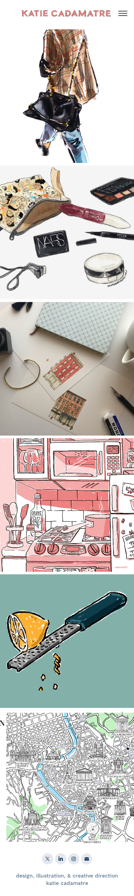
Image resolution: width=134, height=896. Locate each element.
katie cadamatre (67, 883)
